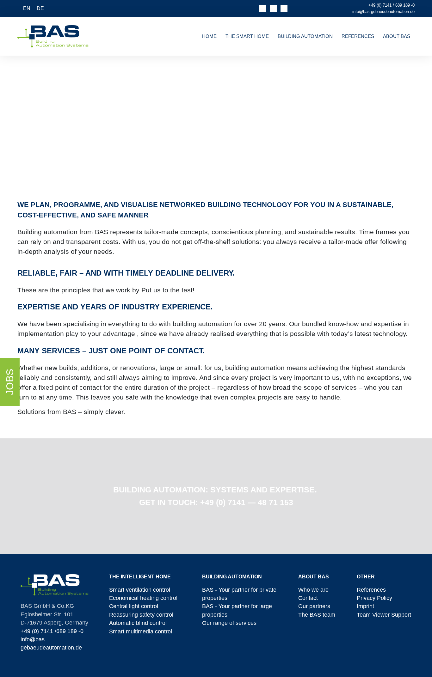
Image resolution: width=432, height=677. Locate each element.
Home (209, 36)
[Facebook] (262, 8)
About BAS (396, 36)
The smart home (247, 36)
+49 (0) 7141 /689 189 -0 (52, 631)
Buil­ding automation (305, 36)
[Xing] (273, 8)
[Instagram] (284, 8)
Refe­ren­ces (358, 36)
